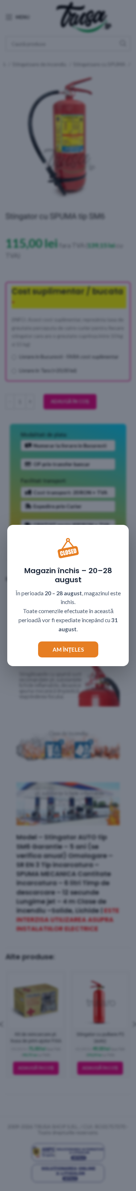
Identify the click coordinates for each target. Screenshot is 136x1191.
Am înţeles (68, 649)
